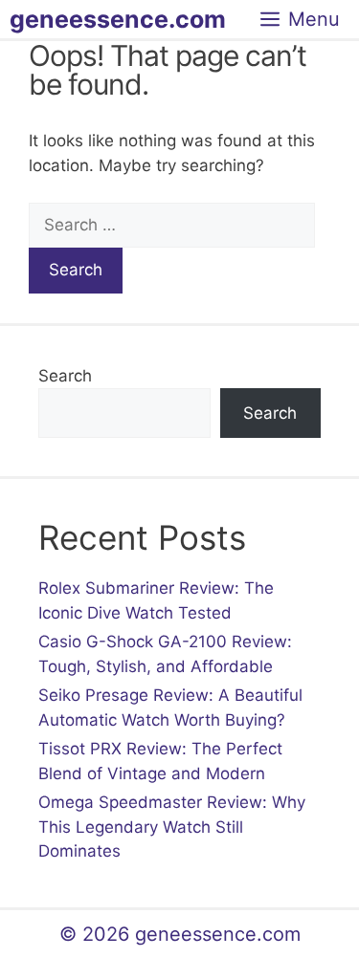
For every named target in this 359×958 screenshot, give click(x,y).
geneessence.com (118, 19)
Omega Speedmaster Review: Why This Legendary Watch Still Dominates (171, 826)
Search (65, 375)
